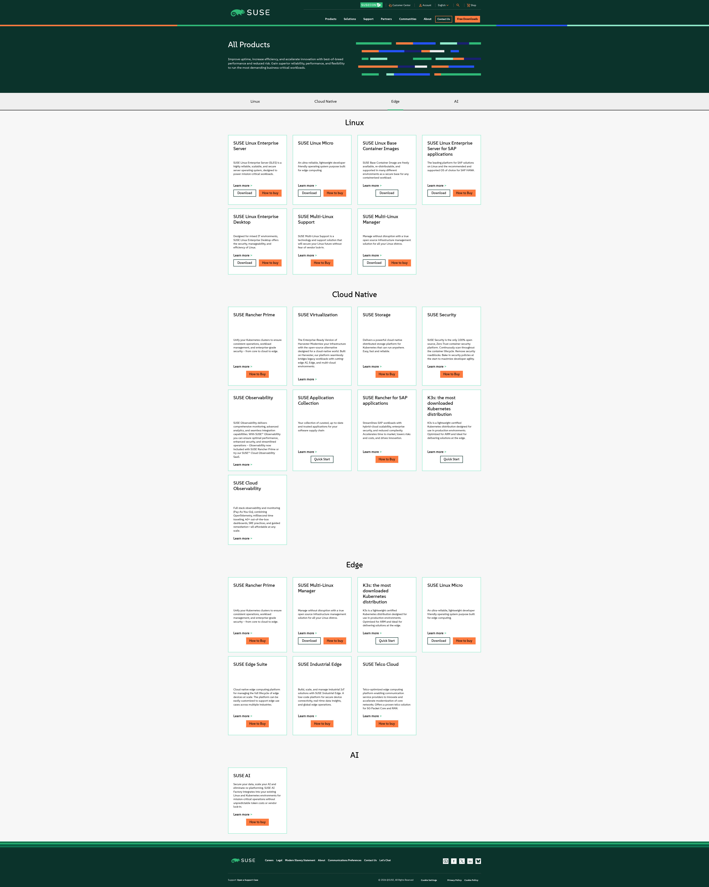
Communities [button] (407, 19)
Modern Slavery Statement (300, 860)
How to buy (270, 193)
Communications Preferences (344, 860)
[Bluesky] (478, 861)
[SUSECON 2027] (371, 5)
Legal (279, 860)
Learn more (241, 185)
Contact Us (370, 860)
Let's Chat (385, 860)
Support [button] (368, 19)
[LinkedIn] (470, 861)
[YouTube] (445, 861)
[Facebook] (454, 861)
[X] (462, 861)
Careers (269, 860)
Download (244, 193)
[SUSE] (244, 860)
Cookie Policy (471, 880)
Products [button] (330, 19)
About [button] (427, 19)
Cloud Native (325, 101)
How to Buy (464, 193)
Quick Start (322, 459)
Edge (395, 101)
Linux (255, 101)
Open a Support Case (247, 880)
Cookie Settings (429, 880)
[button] (372, 4)
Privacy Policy (454, 880)
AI (456, 101)
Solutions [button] (350, 19)
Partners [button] (386, 19)
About (321, 860)
